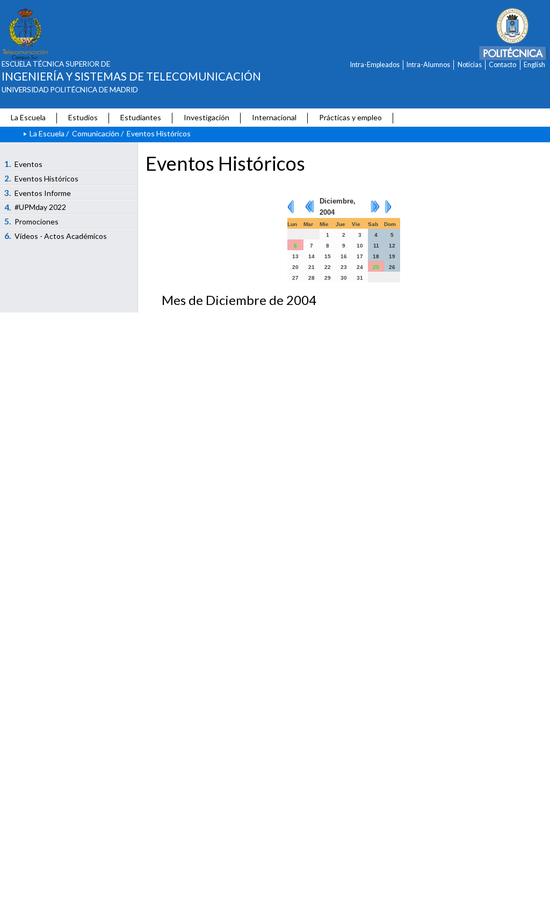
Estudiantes (140, 117)
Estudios (83, 117)
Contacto (502, 65)
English (534, 65)
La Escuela (28, 117)
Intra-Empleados (375, 65)
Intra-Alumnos (428, 65)
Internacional (274, 117)
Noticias (470, 65)
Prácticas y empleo (350, 117)
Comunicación (95, 133)
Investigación (206, 117)
